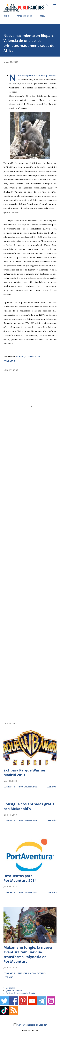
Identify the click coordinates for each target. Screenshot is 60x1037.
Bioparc (19, 356)
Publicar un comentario (32, 973)
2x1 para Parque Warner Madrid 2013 (24, 772)
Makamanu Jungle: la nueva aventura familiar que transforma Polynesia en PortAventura (27, 954)
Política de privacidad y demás (20, 993)
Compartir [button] (9, 361)
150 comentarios (27, 786)
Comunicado (32, 356)
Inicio (6, 15)
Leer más (52, 786)
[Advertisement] (30, 583)
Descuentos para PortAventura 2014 (20, 878)
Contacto (10, 987)
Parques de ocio (24, 15)
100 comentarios (27, 820)
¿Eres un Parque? (14, 990)
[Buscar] (48, 5)
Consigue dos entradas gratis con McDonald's (28, 806)
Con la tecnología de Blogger (32, 1024)
